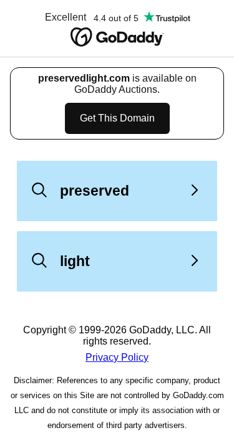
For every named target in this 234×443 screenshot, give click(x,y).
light (75, 261)
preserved (94, 191)
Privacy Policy (117, 357)
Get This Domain (117, 118)
